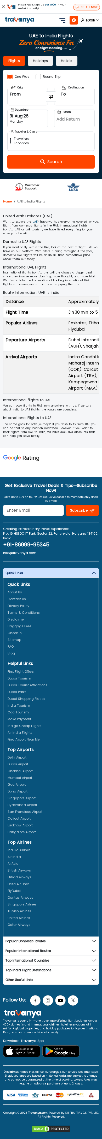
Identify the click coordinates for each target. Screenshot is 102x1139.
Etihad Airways (19, 877)
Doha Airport (17, 791)
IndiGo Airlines (19, 850)
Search (9, 4)
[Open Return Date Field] (74, 118)
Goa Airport (17, 784)
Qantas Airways (20, 897)
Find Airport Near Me (23, 739)
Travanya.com (38, 1113)
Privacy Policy (18, 606)
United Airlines (19, 918)
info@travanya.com (19, 553)
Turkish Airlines (19, 911)
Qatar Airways (19, 924)
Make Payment (19, 719)
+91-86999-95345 (26, 544)
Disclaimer (16, 619)
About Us (15, 592)
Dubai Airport (18, 764)
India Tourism (19, 705)
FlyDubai (14, 890)
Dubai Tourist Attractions (27, 685)
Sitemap (14, 639)
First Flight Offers (21, 671)
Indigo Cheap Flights (25, 726)
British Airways (19, 870)
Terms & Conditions (24, 612)
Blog (11, 653)
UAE (34, 222)
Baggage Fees (19, 626)
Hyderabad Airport (22, 805)
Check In (15, 633)
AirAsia (13, 863)
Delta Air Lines (19, 884)
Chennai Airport (20, 771)
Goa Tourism (18, 712)
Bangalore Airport (22, 832)
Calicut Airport (19, 818)
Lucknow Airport (20, 825)
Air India (14, 857)
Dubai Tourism (19, 678)
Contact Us (17, 599)
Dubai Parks (17, 692)
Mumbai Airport (20, 778)
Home (7, 201)
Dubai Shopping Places (26, 698)
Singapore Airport (22, 798)
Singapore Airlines (22, 904)
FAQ (11, 646)
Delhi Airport (17, 757)
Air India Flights (20, 732)
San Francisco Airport (25, 811)
